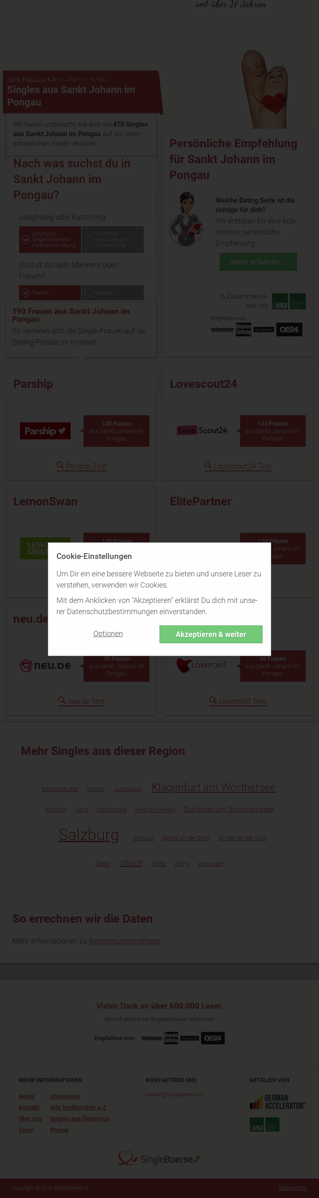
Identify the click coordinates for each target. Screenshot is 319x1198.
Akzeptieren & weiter (211, 634)
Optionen (108, 633)
